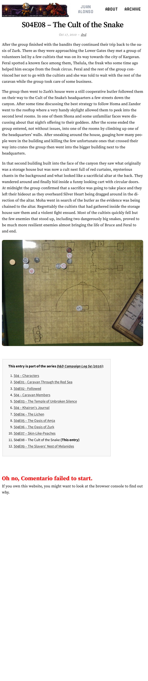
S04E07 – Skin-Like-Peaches (35, 433)
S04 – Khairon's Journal (32, 407)
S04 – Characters (26, 375)
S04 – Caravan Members (32, 394)
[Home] (36, 9)
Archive (132, 9)
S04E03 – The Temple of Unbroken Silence (45, 401)
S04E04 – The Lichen (29, 414)
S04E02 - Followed (27, 388)
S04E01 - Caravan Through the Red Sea (43, 382)
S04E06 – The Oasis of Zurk (34, 426)
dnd (83, 34)
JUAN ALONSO (85, 9)
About (111, 9)
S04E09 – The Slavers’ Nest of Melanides (44, 446)
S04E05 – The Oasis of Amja (34, 420)
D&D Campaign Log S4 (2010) (80, 366)
